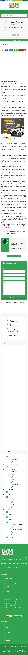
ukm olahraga (6, 233)
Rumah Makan (16, 504)
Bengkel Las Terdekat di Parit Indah (15, 320)
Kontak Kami (17, 646)
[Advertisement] (14, 66)
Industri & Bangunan (12, 464)
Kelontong (10, 537)
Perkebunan (15, 461)
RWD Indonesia (19, 651)
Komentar (6, 282)
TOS (7, 635)
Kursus (9, 494)
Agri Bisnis (10, 456)
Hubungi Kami (9, 586)
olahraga (5, 231)
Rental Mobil (15, 484)
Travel (14, 486)
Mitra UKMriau (16, 647)
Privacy (7, 630)
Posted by (18, 27)
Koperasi (10, 491)
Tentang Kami (9, 578)
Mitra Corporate (23, 646)
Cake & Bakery (16, 501)
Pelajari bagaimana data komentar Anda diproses (11, 304)
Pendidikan (10, 514)
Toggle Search (8, 15)
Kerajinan (10, 466)
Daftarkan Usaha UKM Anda (12, 581)
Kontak (7, 627)
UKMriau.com (15, 650)
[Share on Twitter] (10, 50)
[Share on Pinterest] (21, 50)
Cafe (14, 499)
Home (5, 40)
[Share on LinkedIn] (24, 50)
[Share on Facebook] (6, 50)
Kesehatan (10, 489)
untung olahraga (15, 233)
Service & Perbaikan (17, 529)
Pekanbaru (9, 40)
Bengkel (15, 471)
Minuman (15, 506)
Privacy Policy (9, 591)
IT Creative (15, 527)
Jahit (14, 474)
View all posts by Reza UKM (16, 248)
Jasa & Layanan (11, 469)
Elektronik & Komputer (18, 524)
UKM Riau (4, 651)
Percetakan (15, 479)
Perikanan (15, 459)
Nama (5, 271)
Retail (9, 517)
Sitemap (8, 637)
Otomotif (10, 509)
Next (18, 255)
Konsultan (15, 476)
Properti (15, 481)
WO (9, 539)
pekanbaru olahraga (13, 231)
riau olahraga (23, 231)
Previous (10, 255)
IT (8, 522)
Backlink (8, 640)
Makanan (10, 497)
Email (5, 275)
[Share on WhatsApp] (13, 50)
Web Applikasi (16, 532)
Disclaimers (8, 588)
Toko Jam (10, 534)
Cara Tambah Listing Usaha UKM (13, 583)
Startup (9, 519)
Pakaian (10, 512)
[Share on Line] (17, 50)
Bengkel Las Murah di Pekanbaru (15, 324)
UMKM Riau (9, 651)
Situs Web (6, 278)
